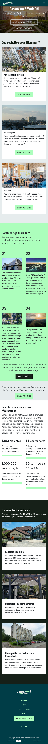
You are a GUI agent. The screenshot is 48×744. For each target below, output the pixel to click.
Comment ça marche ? (24, 22)
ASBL (24, 714)
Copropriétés (24, 709)
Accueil (24, 700)
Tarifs (24, 705)
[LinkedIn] (26, 726)
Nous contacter (24, 718)
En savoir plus (24, 152)
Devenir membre (24, 28)
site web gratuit (35, 741)
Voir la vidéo (24, 376)
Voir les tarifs (24, 94)
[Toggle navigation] (44, 3)
